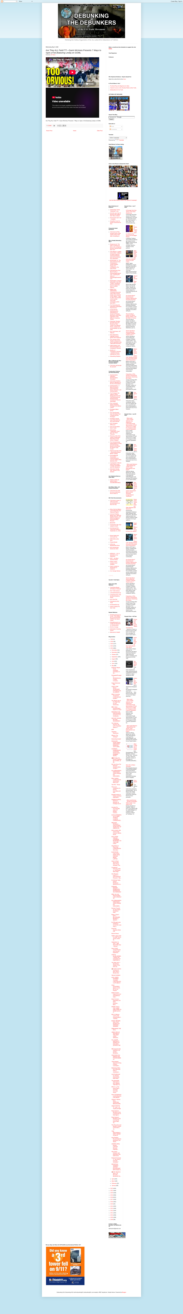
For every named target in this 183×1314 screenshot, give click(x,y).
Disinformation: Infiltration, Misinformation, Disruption (114, 377)
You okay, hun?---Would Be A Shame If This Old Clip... (116, 964)
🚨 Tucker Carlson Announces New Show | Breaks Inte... (116, 971)
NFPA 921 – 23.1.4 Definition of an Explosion (115, 555)
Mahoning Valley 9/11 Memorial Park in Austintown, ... (116, 1070)
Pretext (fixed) (113, 542)
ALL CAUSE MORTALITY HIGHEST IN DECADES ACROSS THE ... (116, 1043)
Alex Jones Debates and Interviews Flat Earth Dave (116, 1153)
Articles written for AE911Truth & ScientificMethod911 (115, 481)
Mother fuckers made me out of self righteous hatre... (116, 995)
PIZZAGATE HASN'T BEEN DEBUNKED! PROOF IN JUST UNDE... (116, 744)
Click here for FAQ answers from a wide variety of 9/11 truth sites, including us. (115, 234)
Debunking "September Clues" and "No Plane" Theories (115, 432)
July (113, 661)
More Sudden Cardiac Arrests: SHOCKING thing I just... (116, 780)
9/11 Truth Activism (115, 591)
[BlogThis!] (60, 126)
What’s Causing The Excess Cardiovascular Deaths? (116, 696)
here (124, 79)
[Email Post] (54, 125)
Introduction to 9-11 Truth (116, 90)
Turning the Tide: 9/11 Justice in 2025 (115, 525)
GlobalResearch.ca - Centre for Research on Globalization (115, 624)
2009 (111, 1217)
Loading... (111, 575)
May (113, 665)
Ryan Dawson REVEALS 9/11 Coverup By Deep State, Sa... (116, 1120)
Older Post (99, 130)
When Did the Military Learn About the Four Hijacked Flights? (115, 511)
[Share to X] (62, 126)
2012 (111, 1210)
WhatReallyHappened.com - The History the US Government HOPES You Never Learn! (115, 617)
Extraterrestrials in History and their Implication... (116, 796)
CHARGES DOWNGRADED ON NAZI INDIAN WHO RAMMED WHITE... (116, 752)
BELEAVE (112, 523)
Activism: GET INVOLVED (135, 681)
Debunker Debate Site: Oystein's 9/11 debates (115, 470)
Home (74, 130)
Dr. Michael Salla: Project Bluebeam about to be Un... (116, 882)
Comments (114, 129)
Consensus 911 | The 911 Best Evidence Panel (115, 596)
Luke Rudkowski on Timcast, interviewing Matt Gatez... (116, 1076)
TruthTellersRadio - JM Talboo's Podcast (115, 588)
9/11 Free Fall (113, 599)
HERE (110, 48)
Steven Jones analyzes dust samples (113, 563)
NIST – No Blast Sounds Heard (114, 559)
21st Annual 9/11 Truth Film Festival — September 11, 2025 (115, 529)
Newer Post (49, 130)
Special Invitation (116, 975)
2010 (111, 1215)
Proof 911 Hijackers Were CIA (116, 930)
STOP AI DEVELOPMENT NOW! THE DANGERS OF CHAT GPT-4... (116, 957)
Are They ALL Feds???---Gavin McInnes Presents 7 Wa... (116, 876)
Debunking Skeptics (115, 356)
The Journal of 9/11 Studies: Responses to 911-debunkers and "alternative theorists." (115, 341)
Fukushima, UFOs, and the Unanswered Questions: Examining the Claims (131, 376)
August (114, 659)
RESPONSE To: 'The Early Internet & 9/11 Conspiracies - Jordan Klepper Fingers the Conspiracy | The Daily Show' (115, 264)
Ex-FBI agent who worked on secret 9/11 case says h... (116, 924)
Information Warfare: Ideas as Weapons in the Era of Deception (115, 382)
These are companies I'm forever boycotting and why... (116, 789)
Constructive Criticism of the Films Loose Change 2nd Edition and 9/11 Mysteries (115, 465)
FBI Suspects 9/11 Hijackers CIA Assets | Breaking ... (116, 1051)
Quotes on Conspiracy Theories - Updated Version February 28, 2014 (115, 352)
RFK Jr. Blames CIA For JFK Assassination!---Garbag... (116, 1016)
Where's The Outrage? (115, 736)
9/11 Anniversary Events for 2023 (114, 548)
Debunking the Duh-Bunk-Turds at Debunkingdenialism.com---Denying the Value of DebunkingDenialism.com (115, 274)
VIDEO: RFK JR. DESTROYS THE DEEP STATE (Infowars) (116, 1035)
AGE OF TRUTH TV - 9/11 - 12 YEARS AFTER (116, 1107)
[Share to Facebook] (64, 126)
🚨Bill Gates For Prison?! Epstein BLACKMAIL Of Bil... (116, 760)
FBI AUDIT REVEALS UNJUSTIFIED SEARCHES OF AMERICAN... (116, 825)
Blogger (124, 1292)
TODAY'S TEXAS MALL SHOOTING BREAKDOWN (116, 1101)
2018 (111, 1197)
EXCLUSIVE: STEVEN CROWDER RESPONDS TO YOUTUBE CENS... (116, 840)
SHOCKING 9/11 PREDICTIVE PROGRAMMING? (116, 1057)
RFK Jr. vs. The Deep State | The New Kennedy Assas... (115, 1089)
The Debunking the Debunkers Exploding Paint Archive (115, 306)
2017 (111, 1199)
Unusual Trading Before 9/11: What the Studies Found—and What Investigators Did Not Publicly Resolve (115, 517)
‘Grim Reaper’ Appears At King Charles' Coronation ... (116, 1063)
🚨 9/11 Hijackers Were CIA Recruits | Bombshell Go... (116, 1174)
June (113, 663)
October (114, 654)
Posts (112, 126)
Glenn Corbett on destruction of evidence (114, 568)
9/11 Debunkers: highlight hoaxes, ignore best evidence (115, 336)
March (113, 1181)
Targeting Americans (115, 732)
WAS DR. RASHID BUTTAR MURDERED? (116, 720)
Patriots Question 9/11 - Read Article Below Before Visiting (115, 452)
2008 (111, 1219)
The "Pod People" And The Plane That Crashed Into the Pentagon (115, 414)
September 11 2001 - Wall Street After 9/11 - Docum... (116, 944)
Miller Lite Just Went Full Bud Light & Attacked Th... (116, 896)
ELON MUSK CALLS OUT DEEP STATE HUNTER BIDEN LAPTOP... (116, 855)
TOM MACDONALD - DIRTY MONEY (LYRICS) (116, 1133)
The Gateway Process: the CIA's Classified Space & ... (116, 725)
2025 (111, 643)
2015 (111, 1204)
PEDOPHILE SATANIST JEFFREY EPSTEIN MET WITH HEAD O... (116, 1167)
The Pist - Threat (116, 784)
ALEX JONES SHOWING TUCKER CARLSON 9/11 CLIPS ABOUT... (116, 980)
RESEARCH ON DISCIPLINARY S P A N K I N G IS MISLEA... (116, 714)
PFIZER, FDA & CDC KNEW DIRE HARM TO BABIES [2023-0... (116, 1009)
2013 (111, 1208)
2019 (111, 1195)
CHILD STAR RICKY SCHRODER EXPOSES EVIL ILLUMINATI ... (116, 689)
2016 (111, 1201)
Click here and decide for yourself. (115, 366)
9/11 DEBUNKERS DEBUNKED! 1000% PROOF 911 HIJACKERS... (116, 773)
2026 (111, 641)
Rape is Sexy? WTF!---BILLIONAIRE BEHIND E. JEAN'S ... (116, 917)
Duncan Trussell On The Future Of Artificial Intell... (116, 910)
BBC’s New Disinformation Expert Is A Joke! (116, 708)
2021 (111, 1190)
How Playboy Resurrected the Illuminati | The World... (116, 1139)
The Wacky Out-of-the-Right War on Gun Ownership (116, 702)
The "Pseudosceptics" (135, 663)
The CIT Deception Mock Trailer (115, 427)
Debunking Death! (116, 739)
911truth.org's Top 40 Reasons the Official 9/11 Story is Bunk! (115, 214)
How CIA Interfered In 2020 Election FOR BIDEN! (116, 1096)
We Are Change (114, 627)
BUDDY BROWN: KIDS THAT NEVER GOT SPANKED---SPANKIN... (116, 1023)
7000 (111, 639)
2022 (111, 1188)
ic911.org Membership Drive (115, 545)
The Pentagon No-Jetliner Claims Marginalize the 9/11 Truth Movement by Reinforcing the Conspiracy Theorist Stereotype (115, 397)
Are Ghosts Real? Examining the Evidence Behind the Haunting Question (131, 297)
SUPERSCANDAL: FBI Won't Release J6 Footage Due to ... (116, 802)
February (114, 1183)
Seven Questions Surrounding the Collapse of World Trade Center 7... (130, 333)
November (114, 652)
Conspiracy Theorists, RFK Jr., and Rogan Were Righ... (116, 869)
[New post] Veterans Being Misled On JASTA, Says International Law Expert (131, 467)
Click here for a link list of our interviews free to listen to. (115, 492)
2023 (111, 648)
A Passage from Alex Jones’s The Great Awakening (131, 212)
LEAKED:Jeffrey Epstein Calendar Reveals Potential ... (116, 1146)
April (113, 1179)
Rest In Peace (115, 933)
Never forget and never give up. (114, 536)
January (114, 1185)
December (114, 650)
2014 (111, 1206)
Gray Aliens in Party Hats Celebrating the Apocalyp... (116, 848)
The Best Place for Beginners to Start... (120, 86)
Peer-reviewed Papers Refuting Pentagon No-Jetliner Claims (115, 405)
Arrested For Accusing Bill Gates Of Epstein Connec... (116, 810)
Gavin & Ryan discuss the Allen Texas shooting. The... (116, 863)
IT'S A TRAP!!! (135, 782)
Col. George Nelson (115, 571)
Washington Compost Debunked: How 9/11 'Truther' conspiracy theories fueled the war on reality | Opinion (115, 284)
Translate (121, 140)
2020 (111, 1192)
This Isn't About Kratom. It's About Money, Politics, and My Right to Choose (131, 316)
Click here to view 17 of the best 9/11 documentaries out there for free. (115, 502)
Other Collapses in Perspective (135, 746)
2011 (111, 1213)
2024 (111, 646)
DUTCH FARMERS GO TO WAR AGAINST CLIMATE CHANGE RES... (116, 817)
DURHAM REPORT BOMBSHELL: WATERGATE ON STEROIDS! (116, 889)
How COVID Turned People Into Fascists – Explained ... (116, 950)
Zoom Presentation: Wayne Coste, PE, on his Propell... (116, 987)
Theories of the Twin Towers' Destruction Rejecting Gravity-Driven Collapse (115, 438)
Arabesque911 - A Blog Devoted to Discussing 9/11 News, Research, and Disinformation (115, 388)
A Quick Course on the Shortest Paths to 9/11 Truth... (123, 88)
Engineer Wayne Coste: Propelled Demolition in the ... (116, 670)
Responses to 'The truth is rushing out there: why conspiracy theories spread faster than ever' (115, 247)
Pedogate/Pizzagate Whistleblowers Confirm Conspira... (116, 678)
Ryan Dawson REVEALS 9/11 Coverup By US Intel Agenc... (116, 1113)
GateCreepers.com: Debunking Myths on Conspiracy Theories (115, 347)
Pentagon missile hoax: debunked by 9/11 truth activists (115, 420)
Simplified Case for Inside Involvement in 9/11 (115, 222)
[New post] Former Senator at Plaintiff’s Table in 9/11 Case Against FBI (131, 802)
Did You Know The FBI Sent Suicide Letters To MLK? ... (116, 766)
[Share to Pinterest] (65, 126)
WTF (113, 729)
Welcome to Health (115, 632)
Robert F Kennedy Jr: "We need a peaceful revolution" (116, 1160)
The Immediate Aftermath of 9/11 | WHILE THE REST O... (116, 1082)
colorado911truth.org (115, 592)
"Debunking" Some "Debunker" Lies (115, 210)
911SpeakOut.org (114, 604)
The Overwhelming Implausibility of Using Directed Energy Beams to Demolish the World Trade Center (115, 445)
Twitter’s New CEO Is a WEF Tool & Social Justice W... (116, 938)
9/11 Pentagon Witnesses (114, 424)
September (115, 656)
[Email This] (58, 126)
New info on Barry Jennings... (130, 765)
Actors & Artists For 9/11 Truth (115, 607)
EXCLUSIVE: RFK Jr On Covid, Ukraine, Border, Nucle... (116, 832)
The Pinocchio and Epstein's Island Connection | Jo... (116, 1127)
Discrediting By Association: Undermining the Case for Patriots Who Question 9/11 (115, 458)
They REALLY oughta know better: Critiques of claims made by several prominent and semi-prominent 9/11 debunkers (115, 255)
